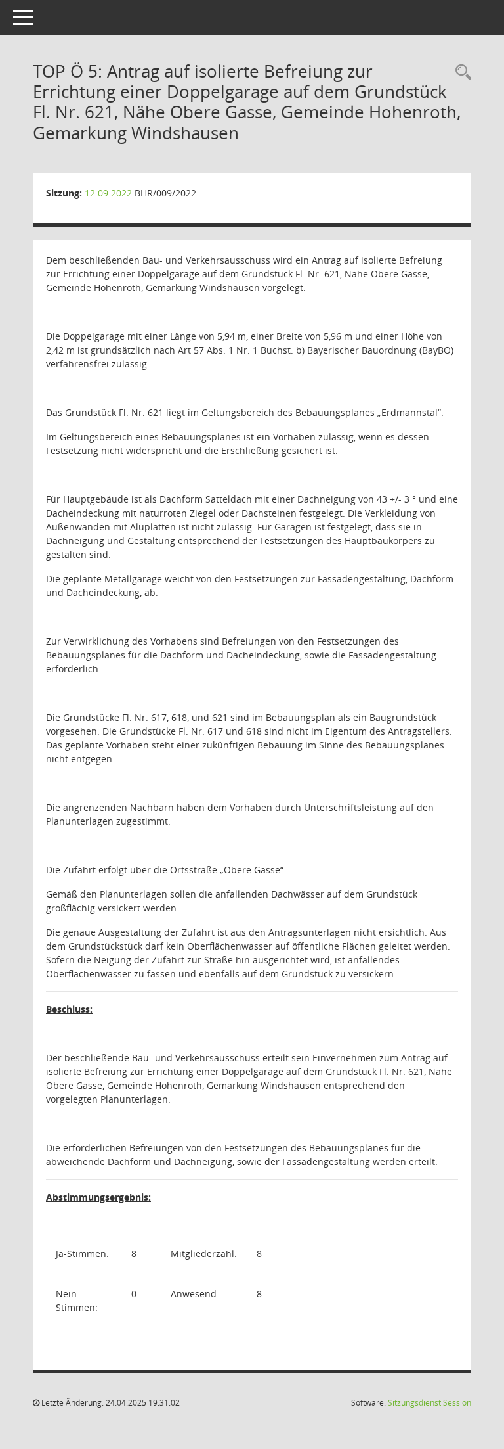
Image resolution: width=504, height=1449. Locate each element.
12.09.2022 (108, 193)
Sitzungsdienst (429, 1402)
